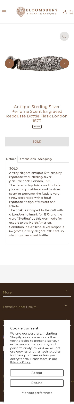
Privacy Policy (20, 362)
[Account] (65, 11)
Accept (37, 372)
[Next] (64, 63)
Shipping (45, 159)
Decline (36, 382)
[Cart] (71, 11)
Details (11, 159)
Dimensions (27, 159)
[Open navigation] (7, 11)
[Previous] (9, 63)
